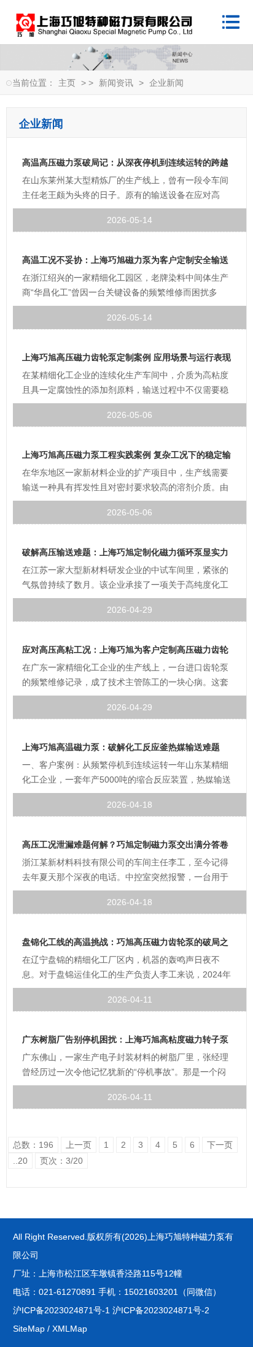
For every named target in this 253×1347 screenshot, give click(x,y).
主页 (67, 83)
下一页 (220, 1145)
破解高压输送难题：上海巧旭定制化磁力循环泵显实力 (125, 552)
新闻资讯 (116, 83)
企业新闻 (166, 83)
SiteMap (29, 1329)
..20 (20, 1161)
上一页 (78, 1145)
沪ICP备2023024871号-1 (61, 1310)
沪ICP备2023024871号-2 (160, 1310)
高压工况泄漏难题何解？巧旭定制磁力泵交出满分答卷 (125, 844)
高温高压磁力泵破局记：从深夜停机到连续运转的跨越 (125, 162)
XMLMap (69, 1329)
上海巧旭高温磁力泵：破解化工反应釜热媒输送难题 (121, 747)
